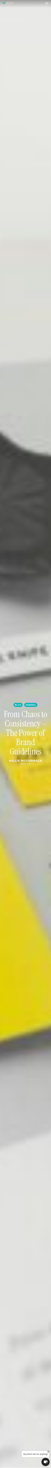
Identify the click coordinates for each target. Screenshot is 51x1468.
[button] (47, 3)
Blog (18, 705)
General (31, 705)
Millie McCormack (25, 760)
